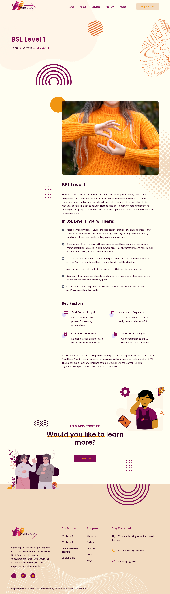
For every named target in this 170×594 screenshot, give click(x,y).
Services (96, 7)
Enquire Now (147, 6)
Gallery (110, 7)
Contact (91, 554)
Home (71, 7)
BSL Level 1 (67, 536)
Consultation (68, 557)
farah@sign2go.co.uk (127, 561)
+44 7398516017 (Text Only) (130, 550)
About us (91, 536)
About (83, 7)
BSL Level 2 (67, 542)
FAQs (89, 560)
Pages (123, 7)
